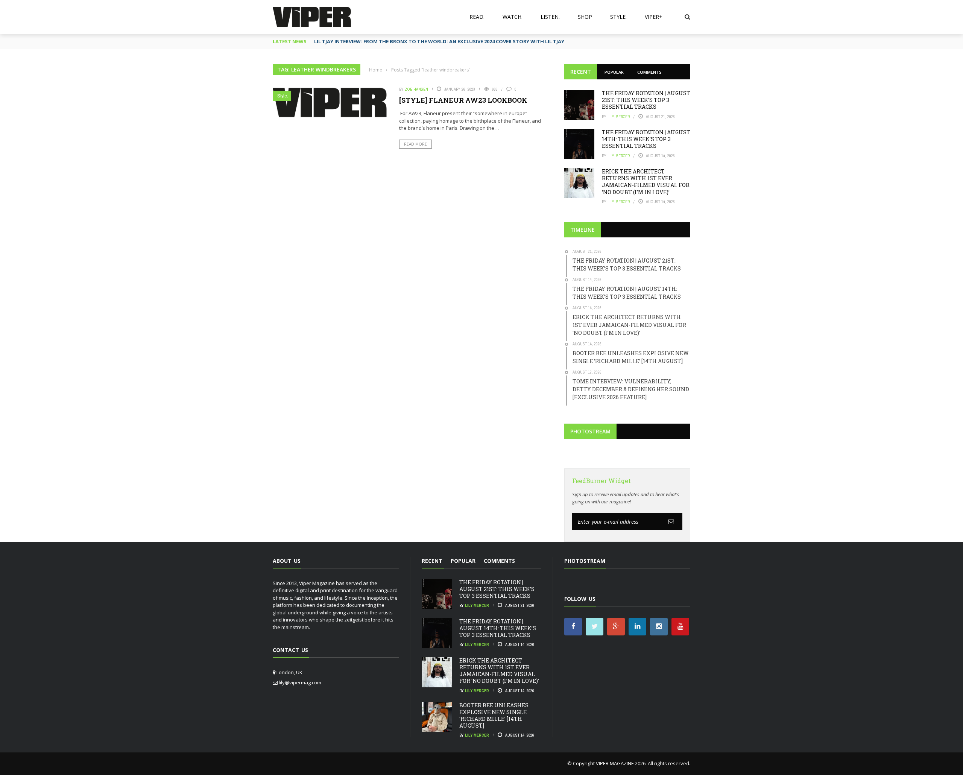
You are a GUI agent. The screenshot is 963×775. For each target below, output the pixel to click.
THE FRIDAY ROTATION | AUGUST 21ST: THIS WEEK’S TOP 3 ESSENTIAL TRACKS (646, 100)
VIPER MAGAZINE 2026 (621, 763)
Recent (580, 71)
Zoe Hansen (416, 89)
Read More (415, 144)
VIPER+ (653, 16)
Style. (618, 16)
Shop (585, 16)
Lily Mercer (619, 116)
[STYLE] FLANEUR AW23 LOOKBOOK (463, 100)
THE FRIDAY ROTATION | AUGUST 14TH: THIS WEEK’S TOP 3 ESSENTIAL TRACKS (646, 139)
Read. (477, 16)
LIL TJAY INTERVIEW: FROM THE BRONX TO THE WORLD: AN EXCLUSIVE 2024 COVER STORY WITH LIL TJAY (439, 41)
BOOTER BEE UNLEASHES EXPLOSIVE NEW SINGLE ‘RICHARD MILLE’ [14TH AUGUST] (494, 715)
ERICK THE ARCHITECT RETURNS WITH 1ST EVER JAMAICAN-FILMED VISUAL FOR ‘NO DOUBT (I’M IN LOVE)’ (646, 182)
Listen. (550, 16)
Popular (614, 72)
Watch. (513, 16)
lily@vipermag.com (300, 682)
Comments (649, 72)
